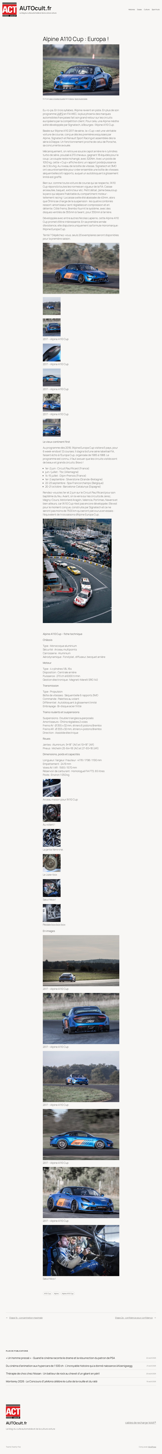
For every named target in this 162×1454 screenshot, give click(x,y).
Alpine (71, 99)
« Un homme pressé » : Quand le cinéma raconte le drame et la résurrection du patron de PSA (60, 1358)
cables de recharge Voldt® (140, 1422)
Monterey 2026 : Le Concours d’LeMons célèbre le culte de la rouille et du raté (51, 1381)
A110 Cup (47, 1293)
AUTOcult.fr (35, 8)
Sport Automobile (81, 99)
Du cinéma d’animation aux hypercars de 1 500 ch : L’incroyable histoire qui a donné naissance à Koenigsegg (69, 1365)
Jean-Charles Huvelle (57, 99)
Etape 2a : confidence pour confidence (134, 1317)
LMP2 (60, 114)
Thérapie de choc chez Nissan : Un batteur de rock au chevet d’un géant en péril (53, 1373)
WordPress (152, 1447)
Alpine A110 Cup (68, 1293)
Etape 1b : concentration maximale (26, 1317)
